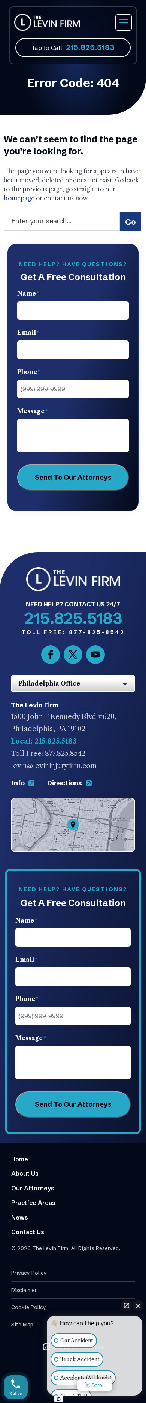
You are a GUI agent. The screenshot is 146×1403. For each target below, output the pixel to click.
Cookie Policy (28, 1307)
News (19, 1217)
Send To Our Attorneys (73, 477)
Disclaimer (24, 1290)
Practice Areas (33, 1202)
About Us (25, 1173)
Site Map (22, 1324)
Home (19, 1159)
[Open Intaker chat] (58, 1399)
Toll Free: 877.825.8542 (48, 754)
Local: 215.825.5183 (44, 741)
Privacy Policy (29, 1273)
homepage (19, 198)
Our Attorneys (32, 1188)
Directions (65, 783)
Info (18, 783)
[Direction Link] (73, 804)
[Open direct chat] (126, 1305)
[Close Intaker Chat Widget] (138, 1305)
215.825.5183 (90, 47)
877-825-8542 (73, 632)
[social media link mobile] (50, 654)
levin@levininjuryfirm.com (54, 766)
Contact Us (27, 1232)
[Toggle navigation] (123, 22)
